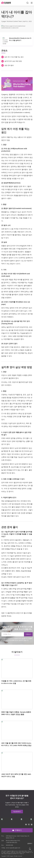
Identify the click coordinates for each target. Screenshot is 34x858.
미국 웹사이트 (25, 613)
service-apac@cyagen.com (13, 847)
